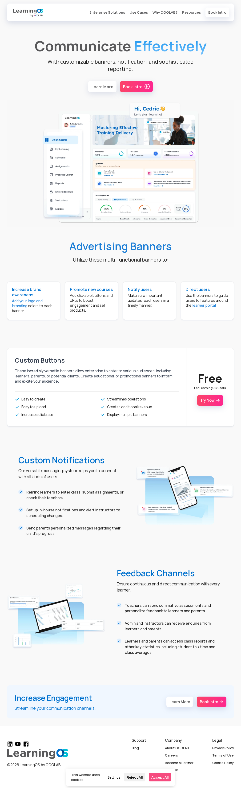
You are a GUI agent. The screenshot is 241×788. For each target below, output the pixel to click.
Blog (135, 748)
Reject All (135, 777)
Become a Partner (179, 763)
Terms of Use (223, 755)
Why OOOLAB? (165, 12)
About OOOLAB (177, 748)
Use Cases (139, 12)
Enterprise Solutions (107, 12)
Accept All (160, 777)
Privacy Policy (223, 748)
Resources (191, 12)
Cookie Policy (223, 763)
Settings (114, 777)
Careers (171, 755)
